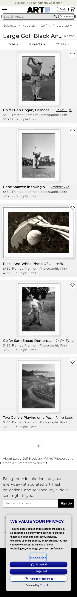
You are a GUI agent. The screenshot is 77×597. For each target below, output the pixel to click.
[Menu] (4, 10)
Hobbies (28, 25)
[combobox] (27, 17)
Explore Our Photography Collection (38, 2)
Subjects (9, 25)
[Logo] (38, 10)
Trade (63, 9)
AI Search (68, 16)
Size (12, 44)
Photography (62, 25)
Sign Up (66, 503)
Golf (44, 25)
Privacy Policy (38, 557)
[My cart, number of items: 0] (73, 9)
